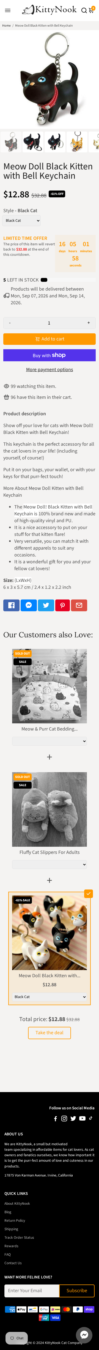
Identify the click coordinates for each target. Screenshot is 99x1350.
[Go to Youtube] (82, 1119)
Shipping (11, 1229)
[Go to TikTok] (91, 1119)
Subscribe (77, 1290)
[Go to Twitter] (46, 605)
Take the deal (49, 1032)
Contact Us (13, 1263)
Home (6, 25)
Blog (7, 1212)
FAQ (7, 1254)
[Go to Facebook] (11, 605)
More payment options (49, 369)
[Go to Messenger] (29, 605)
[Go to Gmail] (79, 605)
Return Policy (14, 1220)
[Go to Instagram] (64, 1119)
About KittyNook (17, 1203)
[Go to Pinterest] (62, 605)
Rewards (11, 1246)
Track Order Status (19, 1237)
